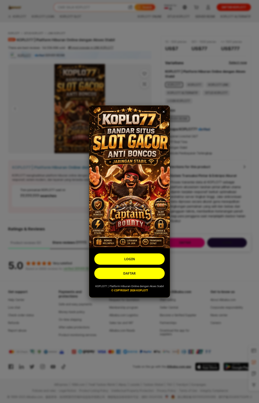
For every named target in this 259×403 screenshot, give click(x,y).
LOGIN (129, 259)
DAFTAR (129, 273)
